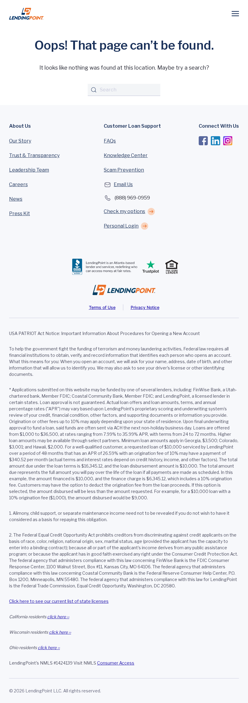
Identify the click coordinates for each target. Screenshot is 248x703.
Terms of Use (102, 307)
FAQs (110, 141)
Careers (18, 184)
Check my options (124, 211)
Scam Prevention (124, 170)
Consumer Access (115, 662)
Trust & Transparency (34, 155)
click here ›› (58, 616)
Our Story (20, 141)
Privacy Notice (145, 307)
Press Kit (19, 213)
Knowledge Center (126, 155)
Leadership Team (29, 170)
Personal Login (121, 226)
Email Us (123, 184)
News (15, 199)
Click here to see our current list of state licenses (59, 601)
